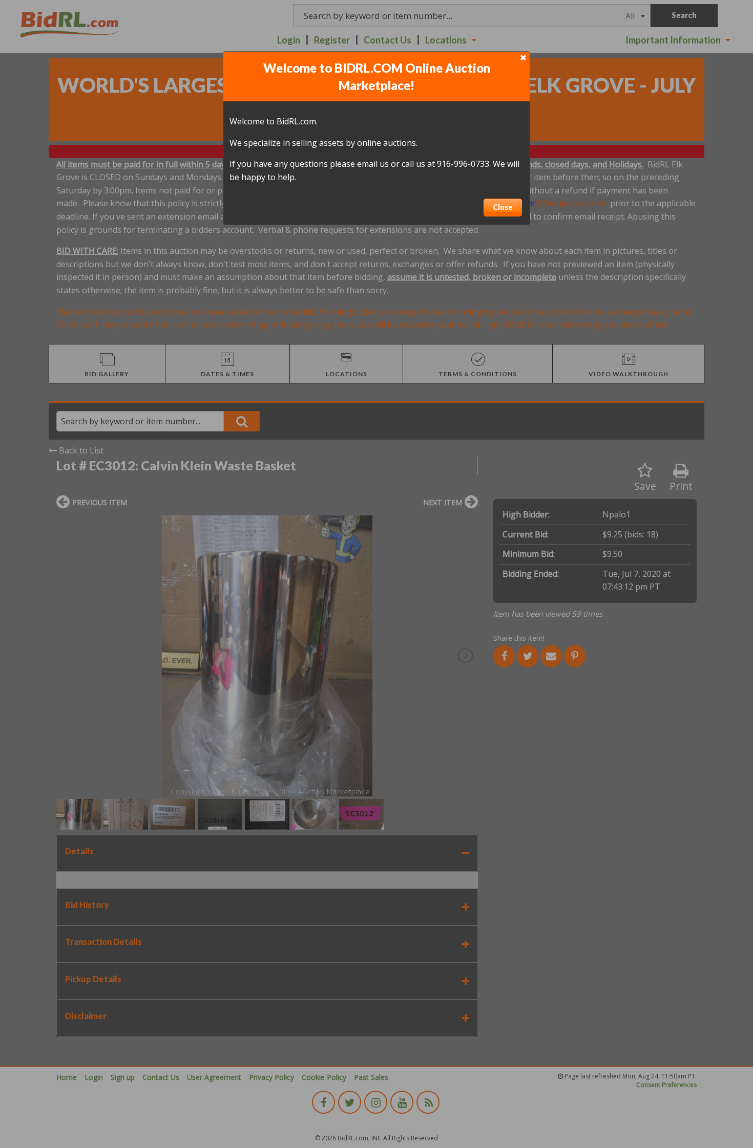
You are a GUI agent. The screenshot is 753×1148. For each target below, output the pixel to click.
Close (503, 207)
